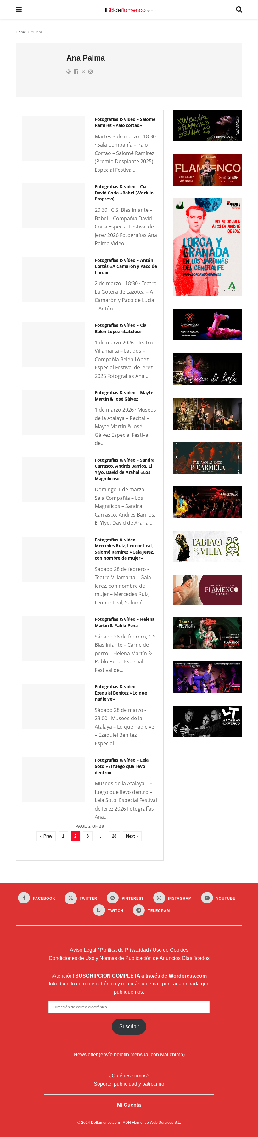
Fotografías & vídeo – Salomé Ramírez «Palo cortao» (125, 122)
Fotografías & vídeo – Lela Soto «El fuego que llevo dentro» (122, 766)
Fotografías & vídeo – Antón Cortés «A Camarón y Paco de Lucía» (126, 266)
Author (36, 32)
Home (21, 32)
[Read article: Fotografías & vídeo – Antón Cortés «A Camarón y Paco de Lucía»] (53, 279)
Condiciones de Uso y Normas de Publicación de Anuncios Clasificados (129, 958)
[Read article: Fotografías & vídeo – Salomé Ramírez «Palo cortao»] (53, 138)
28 (114, 836)
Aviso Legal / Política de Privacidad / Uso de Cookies (129, 950)
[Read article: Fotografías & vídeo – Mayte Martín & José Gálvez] (53, 412)
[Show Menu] (19, 9)
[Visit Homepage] (129, 9)
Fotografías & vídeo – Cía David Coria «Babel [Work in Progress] (124, 192)
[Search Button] (239, 9)
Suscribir (129, 1026)
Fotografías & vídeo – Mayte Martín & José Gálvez (124, 396)
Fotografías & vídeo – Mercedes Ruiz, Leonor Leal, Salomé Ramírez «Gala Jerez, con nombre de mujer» (124, 549)
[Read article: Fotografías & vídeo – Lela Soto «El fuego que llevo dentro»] (53, 779)
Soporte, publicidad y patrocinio (129, 1084)
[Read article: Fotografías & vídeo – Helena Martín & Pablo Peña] (53, 638)
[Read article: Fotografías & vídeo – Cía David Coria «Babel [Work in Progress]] (53, 205)
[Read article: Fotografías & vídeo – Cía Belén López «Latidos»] (53, 344)
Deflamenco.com (105, 1122)
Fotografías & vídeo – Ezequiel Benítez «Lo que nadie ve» (121, 693)
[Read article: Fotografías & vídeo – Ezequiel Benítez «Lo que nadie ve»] (53, 706)
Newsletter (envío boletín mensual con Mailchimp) (129, 1054)
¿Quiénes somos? (129, 1075)
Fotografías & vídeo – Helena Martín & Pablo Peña (124, 622)
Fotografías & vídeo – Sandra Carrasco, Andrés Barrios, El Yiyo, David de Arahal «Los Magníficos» (124, 469)
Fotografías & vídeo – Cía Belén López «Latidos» (120, 328)
